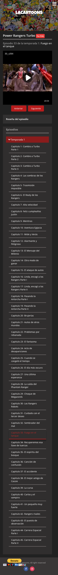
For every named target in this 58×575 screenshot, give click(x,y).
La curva (22, 487)
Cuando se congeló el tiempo (23, 360)
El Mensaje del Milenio (25, 252)
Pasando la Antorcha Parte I (23, 298)
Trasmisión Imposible (22, 187)
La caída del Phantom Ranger (24, 386)
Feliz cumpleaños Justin (26, 213)
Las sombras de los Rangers (27, 177)
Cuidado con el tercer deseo (25, 415)
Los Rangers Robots (24, 405)
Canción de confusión (23, 463)
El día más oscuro (27, 367)
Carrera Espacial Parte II (26, 541)
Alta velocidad (24, 204)
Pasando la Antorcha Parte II (23, 307)
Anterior (18, 108)
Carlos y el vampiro (23, 496)
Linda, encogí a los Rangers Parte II (27, 288)
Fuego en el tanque (23, 434)
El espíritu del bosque (25, 454)
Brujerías (22, 315)
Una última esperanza (23, 376)
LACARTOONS (29, 13)
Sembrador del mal (25, 424)
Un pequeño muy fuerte (26, 506)
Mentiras (21, 221)
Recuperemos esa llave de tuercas (27, 444)
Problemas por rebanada (25, 333)
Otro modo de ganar (25, 262)
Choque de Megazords (23, 395)
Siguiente (36, 108)
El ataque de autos (27, 270)
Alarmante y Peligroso (24, 242)
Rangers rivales (25, 513)
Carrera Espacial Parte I (26, 532)
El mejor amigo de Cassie (27, 480)
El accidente (24, 471)
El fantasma (24, 341)
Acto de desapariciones (21, 350)
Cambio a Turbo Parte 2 (25, 158)
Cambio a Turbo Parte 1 (25, 148)
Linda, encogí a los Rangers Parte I (27, 278)
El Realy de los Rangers (24, 197)
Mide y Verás (24, 234)
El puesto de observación (24, 522)
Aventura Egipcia (26, 227)
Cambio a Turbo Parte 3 (25, 167)
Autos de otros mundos (25, 324)
